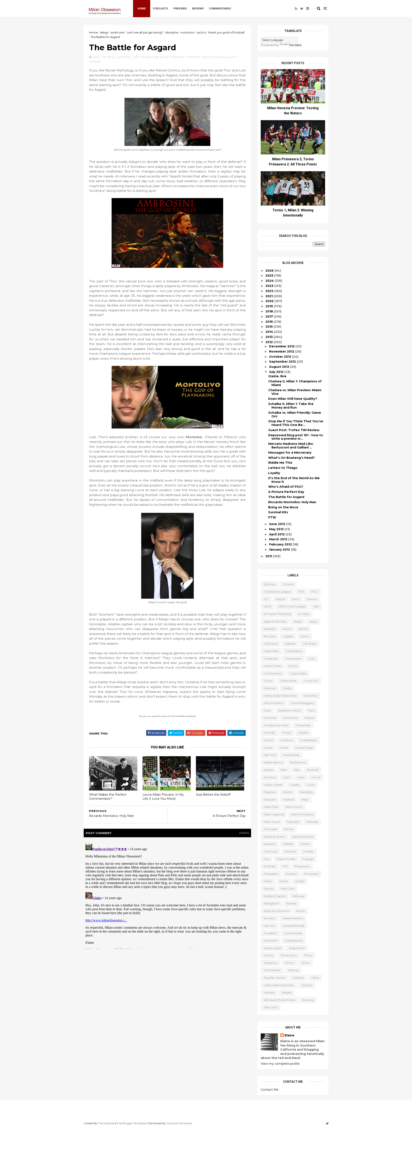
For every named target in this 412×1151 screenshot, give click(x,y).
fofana (309, 717)
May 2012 (277, 529)
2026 (269, 271)
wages (286, 992)
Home (142, 8)
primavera (311, 873)
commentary (273, 673)
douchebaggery (302, 703)
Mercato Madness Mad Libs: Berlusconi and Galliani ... (291, 445)
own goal (270, 851)
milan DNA (271, 807)
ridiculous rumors (276, 911)
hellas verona (273, 762)
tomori (289, 963)
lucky (311, 784)
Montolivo (194, 437)
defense (270, 688)
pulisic (268, 881)
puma (283, 881)
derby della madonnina (280, 695)
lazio (286, 777)
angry (313, 621)
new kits (270, 844)
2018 (269, 311)
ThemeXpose (106, 1123)
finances (270, 717)
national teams (274, 836)
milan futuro (293, 807)
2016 (269, 322)
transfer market (274, 977)
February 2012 (281, 544)
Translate (295, 45)
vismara (269, 992)
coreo (268, 680)
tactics (201, 32)
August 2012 (279, 367)
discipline (171, 32)
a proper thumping (277, 614)
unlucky (306, 985)
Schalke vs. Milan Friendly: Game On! (294, 414)
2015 (269, 327)
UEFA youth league (292, 606)
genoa (268, 740)
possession (302, 866)
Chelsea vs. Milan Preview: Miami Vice (294, 392)
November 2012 (282, 351)
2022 (269, 291)
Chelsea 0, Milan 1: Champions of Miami (295, 383)
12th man (270, 584)
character (271, 658)
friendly (269, 732)
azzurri (287, 628)
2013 (269, 337)
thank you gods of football (226, 32)
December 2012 (282, 346)
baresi (303, 628)
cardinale (309, 643)
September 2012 (283, 361)
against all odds (275, 621)
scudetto (270, 933)
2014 (269, 332)
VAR (316, 606)
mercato (270, 799)
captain (290, 643)
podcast (269, 866)
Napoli (280, 599)
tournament (272, 970)
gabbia (303, 732)
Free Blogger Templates (131, 1123)
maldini (288, 792)
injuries (268, 769)
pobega (308, 859)
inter (283, 769)
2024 (270, 281)
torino (305, 963)
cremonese (288, 680)
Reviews (198, 8)
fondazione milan (276, 725)
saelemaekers (292, 918)
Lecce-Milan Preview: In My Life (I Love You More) (163, 797)
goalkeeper (308, 740)
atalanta (269, 628)
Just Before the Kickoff (213, 795)
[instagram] (307, 8)
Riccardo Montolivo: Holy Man (292, 502)
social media (293, 933)
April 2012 (277, 534)
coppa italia (297, 673)
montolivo (187, 32)
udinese (298, 977)
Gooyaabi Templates (179, 1123)
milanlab (312, 822)
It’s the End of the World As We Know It (294, 480)
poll (285, 866)
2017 (269, 316)
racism (269, 888)
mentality (306, 792)
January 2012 (280, 549)
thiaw (308, 955)
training (293, 970)
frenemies (303, 725)
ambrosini (117, 32)
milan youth (272, 822)
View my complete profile (280, 1064)
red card (287, 888)
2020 (269, 301)
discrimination (274, 703)
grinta (284, 747)
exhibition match (289, 710)
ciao (312, 658)
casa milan (271, 651)
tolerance (270, 963)
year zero (271, 1007)
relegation (271, 903)
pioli (267, 859)
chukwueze (293, 658)
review (291, 903)
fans (311, 710)
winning (308, 1000)
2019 (269, 306)
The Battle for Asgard (286, 497)
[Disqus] (167, 895)
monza (289, 829)
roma (300, 911)
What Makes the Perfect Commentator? (107, 797)
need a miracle (302, 836)
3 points (288, 584)
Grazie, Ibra (277, 376)
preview (291, 873)
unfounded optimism (279, 985)
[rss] (296, 8)
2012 (269, 342)
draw (267, 710)
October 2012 (280, 357)
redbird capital (275, 896)
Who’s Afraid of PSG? (285, 487)
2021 (269, 296)
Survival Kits (278, 512)
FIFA (301, 591)
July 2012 (276, 372)
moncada (270, 829)
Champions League (277, 591)
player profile (286, 859)
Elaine (289, 1035)
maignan (270, 792)
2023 (269, 286)
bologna (270, 636)
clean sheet (272, 666)
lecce (316, 777)
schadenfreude (293, 925)
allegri (104, 32)
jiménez (312, 769)
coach (292, 666)
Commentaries (220, 8)
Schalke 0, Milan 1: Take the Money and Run (291, 405)
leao (300, 777)
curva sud (311, 680)
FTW (272, 517)
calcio (304, 636)
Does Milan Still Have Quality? (292, 399)
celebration (294, 651)
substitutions (294, 940)
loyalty (295, 784)
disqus (244, 832)
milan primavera (302, 814)
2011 (269, 556)
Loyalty (274, 473)
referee (298, 896)
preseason (271, 873)
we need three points (279, 1000)
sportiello (270, 940)
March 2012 (278, 539)
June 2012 (277, 524)
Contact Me (270, 1090)
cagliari (288, 636)
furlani (286, 732)
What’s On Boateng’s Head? (291, 458)
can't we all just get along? (145, 32)
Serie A (312, 599)
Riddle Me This (280, 463)
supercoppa (273, 948)
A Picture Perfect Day (286, 492)
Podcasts (160, 8)
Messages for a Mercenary (289, 452)
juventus (270, 777)
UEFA (267, 606)
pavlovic (290, 851)
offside (288, 844)
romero (269, 918)
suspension (297, 948)
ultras (315, 977)
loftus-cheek (273, 784)
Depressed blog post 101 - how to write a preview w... (295, 437)
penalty (308, 851)
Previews (180, 8)
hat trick (270, 755)
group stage (304, 747)
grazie (268, 747)
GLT (266, 599)
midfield (288, 799)
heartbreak (291, 755)
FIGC (314, 591)
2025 (269, 275)
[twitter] (301, 8)
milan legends (274, 814)
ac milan (303, 614)
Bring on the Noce (283, 507)
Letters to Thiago (282, 468)
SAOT (296, 599)
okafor (305, 844)
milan (305, 799)
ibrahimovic (298, 762)
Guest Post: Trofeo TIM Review (293, 430)
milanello (293, 822)
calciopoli (271, 643)
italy (297, 769)
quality (299, 881)
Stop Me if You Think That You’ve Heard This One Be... (295, 423)
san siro (269, 925)
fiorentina (290, 717)
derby (287, 688)
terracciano (288, 955)
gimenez (286, 740)
